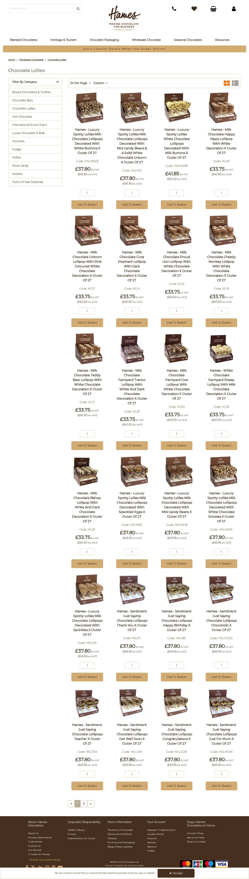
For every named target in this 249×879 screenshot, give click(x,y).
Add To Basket (87, 204)
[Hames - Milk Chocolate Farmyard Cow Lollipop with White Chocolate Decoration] (176, 348)
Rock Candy (20, 165)
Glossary (112, 838)
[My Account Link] (234, 9)
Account (152, 838)
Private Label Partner (40, 837)
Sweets (17, 174)
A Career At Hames (38, 854)
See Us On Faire (195, 837)
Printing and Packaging (121, 842)
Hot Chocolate (22, 116)
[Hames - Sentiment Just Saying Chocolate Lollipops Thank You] (132, 589)
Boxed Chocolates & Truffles (31, 92)
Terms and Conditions (120, 834)
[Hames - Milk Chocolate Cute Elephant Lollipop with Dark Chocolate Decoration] (132, 230)
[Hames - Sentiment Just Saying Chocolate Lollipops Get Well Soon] (132, 702)
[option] (124, 49)
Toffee (16, 157)
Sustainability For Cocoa (81, 838)
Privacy (72, 834)
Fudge (16, 149)
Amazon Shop (195, 833)
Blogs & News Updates (120, 846)
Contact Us (34, 845)
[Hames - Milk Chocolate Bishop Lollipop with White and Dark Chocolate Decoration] (87, 471)
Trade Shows (35, 841)
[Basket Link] (214, 9)
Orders (151, 850)
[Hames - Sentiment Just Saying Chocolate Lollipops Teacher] (87, 702)
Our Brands (34, 849)
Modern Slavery (76, 829)
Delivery (151, 842)
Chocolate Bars (22, 100)
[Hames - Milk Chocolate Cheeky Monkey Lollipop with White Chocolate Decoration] (221, 230)
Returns (151, 846)
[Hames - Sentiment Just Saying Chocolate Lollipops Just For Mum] (221, 702)
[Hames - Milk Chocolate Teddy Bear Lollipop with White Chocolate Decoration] (87, 348)
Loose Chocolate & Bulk (28, 133)
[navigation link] (174, 9)
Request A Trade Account (161, 829)
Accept (178, 873)
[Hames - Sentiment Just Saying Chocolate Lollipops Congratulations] (176, 702)
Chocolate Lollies (23, 108)
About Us (33, 833)
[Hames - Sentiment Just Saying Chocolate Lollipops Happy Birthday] (176, 589)
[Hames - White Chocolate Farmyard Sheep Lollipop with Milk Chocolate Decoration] (221, 348)
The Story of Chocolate (120, 829)
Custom (99, 83)
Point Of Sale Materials (27, 182)
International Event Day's (29, 125)
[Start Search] (78, 8)
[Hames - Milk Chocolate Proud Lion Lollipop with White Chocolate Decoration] (176, 230)
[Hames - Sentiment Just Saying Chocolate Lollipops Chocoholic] (221, 589)
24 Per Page (79, 83)
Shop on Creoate (196, 841)
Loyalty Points (155, 834)
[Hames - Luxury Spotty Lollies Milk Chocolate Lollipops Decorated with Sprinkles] (87, 589)
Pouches (18, 141)
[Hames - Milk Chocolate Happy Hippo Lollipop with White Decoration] (221, 107)
